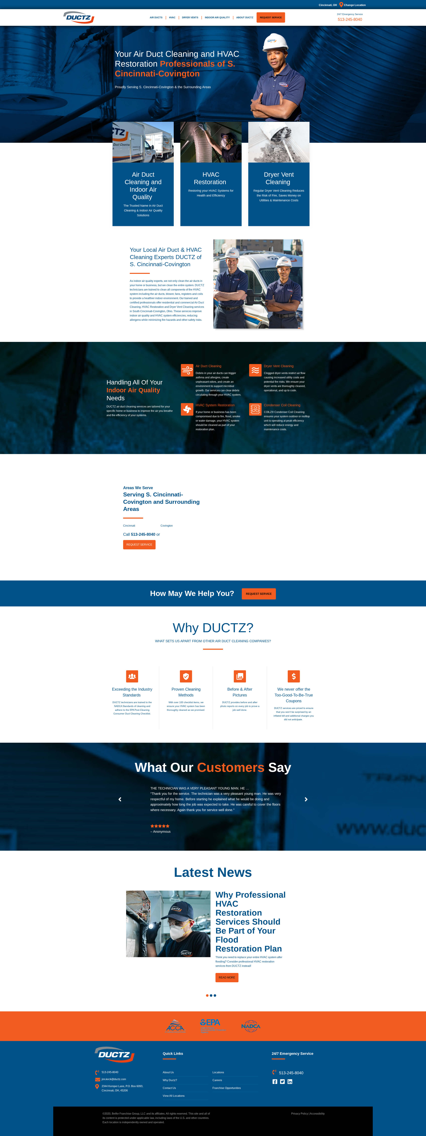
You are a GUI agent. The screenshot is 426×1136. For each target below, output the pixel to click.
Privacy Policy (299, 1113)
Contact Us (169, 1088)
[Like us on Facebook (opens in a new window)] (275, 1081)
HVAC (172, 17)
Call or (141, 534)
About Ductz (244, 17)
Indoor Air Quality (217, 17)
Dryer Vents (190, 17)
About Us (168, 1072)
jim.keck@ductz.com (114, 1079)
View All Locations (174, 1095)
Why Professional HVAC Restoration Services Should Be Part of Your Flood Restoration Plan (250, 921)
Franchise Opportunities (227, 1088)
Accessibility (317, 1113)
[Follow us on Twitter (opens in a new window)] (282, 1081)
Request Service (271, 17)
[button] (119, 799)
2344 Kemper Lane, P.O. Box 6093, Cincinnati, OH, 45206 (122, 1088)
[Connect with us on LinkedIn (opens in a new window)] (290, 1081)
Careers (217, 1080)
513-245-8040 (350, 19)
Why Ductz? (170, 1080)
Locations (218, 1072)
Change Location (354, 5)
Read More (227, 977)
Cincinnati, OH (328, 5)
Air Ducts (156, 17)
